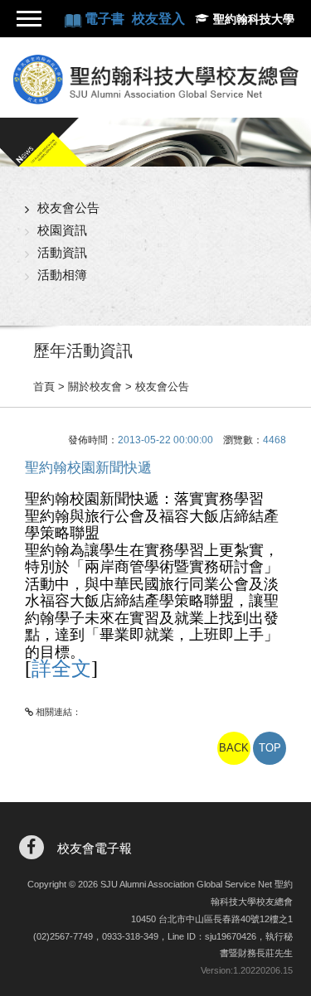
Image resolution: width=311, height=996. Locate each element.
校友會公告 (68, 208)
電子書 (106, 19)
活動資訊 (62, 252)
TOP (270, 748)
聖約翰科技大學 (253, 19)
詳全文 (61, 668)
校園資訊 (62, 230)
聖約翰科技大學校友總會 (155, 79)
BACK (234, 748)
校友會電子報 (94, 848)
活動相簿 (62, 275)
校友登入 (158, 19)
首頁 (44, 386)
